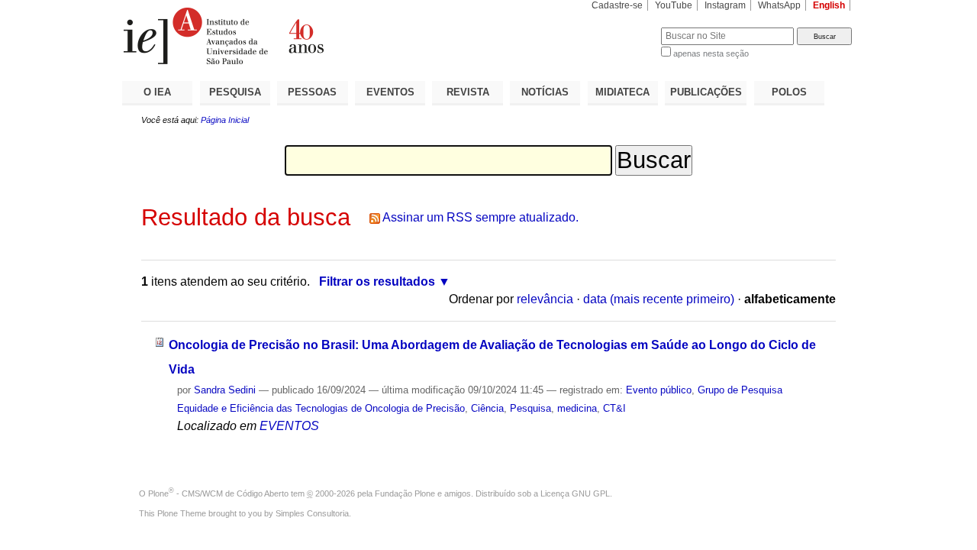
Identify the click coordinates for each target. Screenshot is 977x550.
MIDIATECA (622, 92)
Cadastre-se (617, 5)
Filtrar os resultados (377, 281)
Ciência (487, 408)
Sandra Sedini (225, 390)
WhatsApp (779, 5)
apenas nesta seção (711, 53)
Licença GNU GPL (575, 493)
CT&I (614, 408)
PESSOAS (312, 92)
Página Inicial (225, 120)
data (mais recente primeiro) (658, 299)
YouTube (673, 5)
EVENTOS (390, 92)
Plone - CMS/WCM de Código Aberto (218, 493)
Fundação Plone (405, 493)
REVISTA (468, 92)
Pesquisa (530, 408)
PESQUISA (235, 92)
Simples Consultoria (312, 513)
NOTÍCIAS (545, 92)
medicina (577, 408)
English (829, 5)
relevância (545, 299)
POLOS (789, 92)
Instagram (725, 5)
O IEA (157, 92)
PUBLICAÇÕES (706, 92)
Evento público (659, 390)
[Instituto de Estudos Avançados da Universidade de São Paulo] (305, 36)
